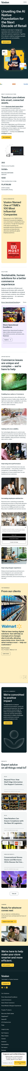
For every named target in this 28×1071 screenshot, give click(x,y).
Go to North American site (20, 1063)
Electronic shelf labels (7, 172)
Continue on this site (7, 1063)
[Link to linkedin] (7, 987)
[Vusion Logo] (5, 2)
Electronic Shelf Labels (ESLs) (14, 106)
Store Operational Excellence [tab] (10, 302)
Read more (6, 335)
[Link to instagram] (2, 987)
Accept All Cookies (14, 538)
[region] (14, 535)
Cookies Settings (14, 542)
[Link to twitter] (4, 987)
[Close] (25, 527)
